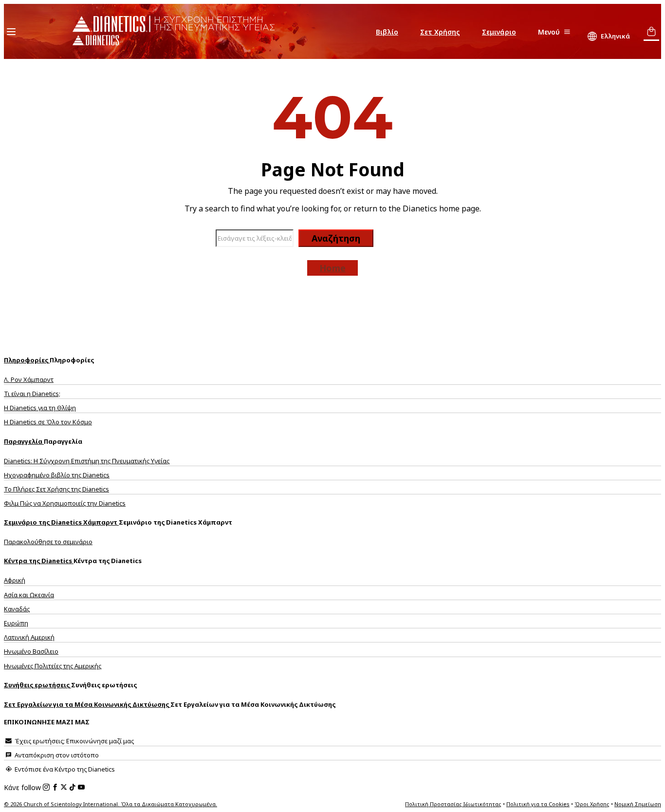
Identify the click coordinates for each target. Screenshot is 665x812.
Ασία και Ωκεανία (29, 594)
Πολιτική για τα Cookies (538, 804)
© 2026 (110, 804)
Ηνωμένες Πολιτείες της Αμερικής (52, 665)
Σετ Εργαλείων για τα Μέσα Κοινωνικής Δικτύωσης (87, 704)
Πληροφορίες (27, 360)
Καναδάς (17, 608)
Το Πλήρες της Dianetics (56, 489)
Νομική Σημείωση (637, 804)
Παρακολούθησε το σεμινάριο (48, 541)
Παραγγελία (24, 441)
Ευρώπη (16, 623)
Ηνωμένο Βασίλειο (31, 651)
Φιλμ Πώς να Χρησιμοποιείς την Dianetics (65, 503)
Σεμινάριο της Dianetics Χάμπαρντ (61, 522)
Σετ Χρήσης (440, 32)
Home (332, 268)
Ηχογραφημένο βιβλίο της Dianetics (57, 475)
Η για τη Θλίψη (40, 407)
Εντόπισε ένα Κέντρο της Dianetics (64, 769)
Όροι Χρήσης (592, 804)
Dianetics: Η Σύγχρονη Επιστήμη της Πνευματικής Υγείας (86, 460)
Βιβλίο (387, 32)
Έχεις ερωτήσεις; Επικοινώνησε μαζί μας (73, 740)
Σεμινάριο (499, 32)
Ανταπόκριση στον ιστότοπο (56, 755)
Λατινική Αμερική (29, 637)
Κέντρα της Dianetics (39, 560)
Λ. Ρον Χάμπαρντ (29, 379)
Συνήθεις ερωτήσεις (37, 684)
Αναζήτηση (336, 238)
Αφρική (14, 580)
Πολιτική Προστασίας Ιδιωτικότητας (453, 804)
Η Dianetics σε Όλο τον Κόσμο (48, 421)
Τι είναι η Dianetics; (32, 393)
